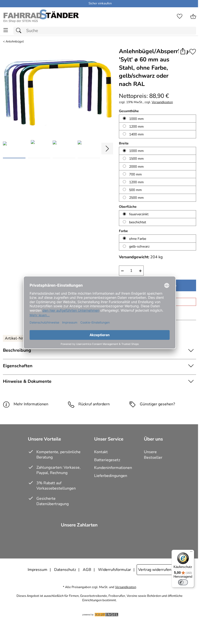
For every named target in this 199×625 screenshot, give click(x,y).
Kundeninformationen (113, 467)
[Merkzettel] (179, 16)
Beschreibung (17, 350)
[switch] (183, 582)
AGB (87, 569)
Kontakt (101, 452)
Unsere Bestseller (153, 454)
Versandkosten (162, 102)
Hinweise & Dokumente (27, 381)
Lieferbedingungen (110, 475)
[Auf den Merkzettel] (192, 51)
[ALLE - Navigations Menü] (5, 30)
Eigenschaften (18, 366)
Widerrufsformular (114, 569)
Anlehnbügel (15, 42)
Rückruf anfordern (94, 404)
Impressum (37, 569)
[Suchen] (19, 31)
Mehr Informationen (31, 404)
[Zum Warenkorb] (193, 16)
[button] (182, 51)
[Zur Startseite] (41, 16)
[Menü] (191, 553)
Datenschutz (65, 569)
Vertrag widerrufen (154, 569)
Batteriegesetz (107, 460)
